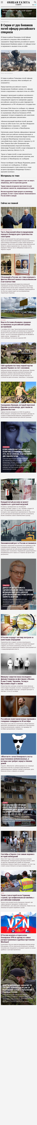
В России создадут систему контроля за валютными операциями (17, 638)
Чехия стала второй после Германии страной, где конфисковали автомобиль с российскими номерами (17, 897)
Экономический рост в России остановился (18, 543)
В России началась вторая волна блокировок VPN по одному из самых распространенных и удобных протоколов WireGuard (18, 938)
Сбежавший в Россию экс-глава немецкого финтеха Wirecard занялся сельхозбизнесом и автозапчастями (18, 279)
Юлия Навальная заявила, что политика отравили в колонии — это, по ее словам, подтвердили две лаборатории (17, 452)
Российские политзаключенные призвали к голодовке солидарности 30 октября (18, 720)
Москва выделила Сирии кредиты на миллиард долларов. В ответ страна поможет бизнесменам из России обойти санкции (18, 194)
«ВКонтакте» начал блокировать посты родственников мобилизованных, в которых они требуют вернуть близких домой (16, 760)
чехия (2, 893)
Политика (6, 447)
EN (35, 5)
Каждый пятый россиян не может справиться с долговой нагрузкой (14, 503)
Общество (6, 585)
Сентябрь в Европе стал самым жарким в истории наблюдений (17, 855)
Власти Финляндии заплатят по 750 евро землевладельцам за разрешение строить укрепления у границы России (18, 988)
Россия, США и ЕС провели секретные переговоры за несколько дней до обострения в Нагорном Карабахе (18, 808)
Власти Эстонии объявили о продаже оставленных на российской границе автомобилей (16, 324)
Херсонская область (6, 230)
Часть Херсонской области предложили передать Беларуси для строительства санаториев (17, 234)
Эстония (3, 320)
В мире (18, 5)
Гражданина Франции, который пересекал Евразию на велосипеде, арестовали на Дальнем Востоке (18, 407)
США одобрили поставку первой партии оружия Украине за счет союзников (17, 367)
